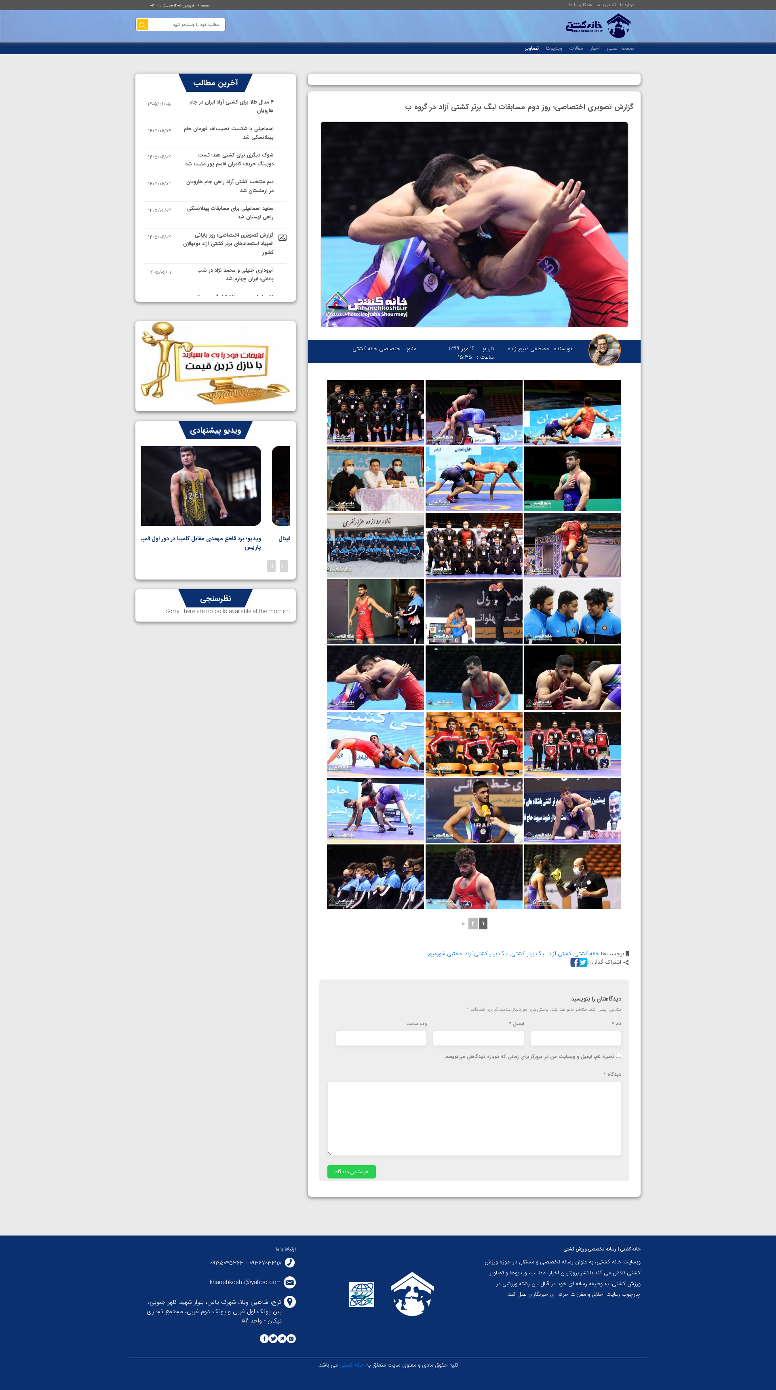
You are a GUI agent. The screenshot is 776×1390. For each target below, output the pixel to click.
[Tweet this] (582, 962)
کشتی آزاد (559, 953)
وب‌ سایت (416, 1024)
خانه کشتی (586, 953)
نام (616, 1024)
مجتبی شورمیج (445, 953)
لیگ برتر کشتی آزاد (486, 953)
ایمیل (516, 1024)
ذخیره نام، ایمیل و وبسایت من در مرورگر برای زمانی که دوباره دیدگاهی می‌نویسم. (529, 1056)
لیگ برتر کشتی (528, 953)
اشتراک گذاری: (604, 962)
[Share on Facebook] (574, 962)
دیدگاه (612, 1074)
